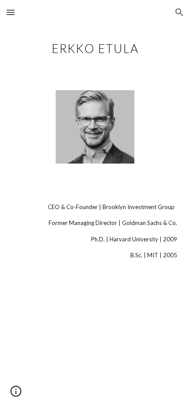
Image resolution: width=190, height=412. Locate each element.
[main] (95, 46)
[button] (10, 12)
